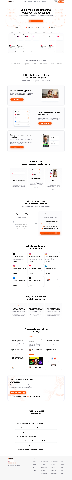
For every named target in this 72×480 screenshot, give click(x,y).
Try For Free (61, 1)
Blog (33, 459)
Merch (34, 467)
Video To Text (43, 464)
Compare (62, 461)
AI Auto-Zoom (43, 470)
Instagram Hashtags (54, 473)
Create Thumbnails (54, 459)
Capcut (62, 470)
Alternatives (62, 458)
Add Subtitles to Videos (44, 461)
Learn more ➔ (15, 261)
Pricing (34, 1)
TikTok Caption (53, 467)
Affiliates (38, 1)
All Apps (62, 459)
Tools (52, 458)
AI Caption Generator (44, 467)
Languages (34, 470)
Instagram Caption (53, 470)
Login (56, 1)
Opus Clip (62, 464)
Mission (34, 461)
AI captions (23, 94)
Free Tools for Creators (54, 461)
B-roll (28, 94)
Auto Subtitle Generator (44, 459)
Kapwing (62, 473)
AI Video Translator (44, 473)
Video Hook (53, 464)
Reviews (34, 464)
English (11, 461)
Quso (62, 467)
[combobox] (11, 461)
